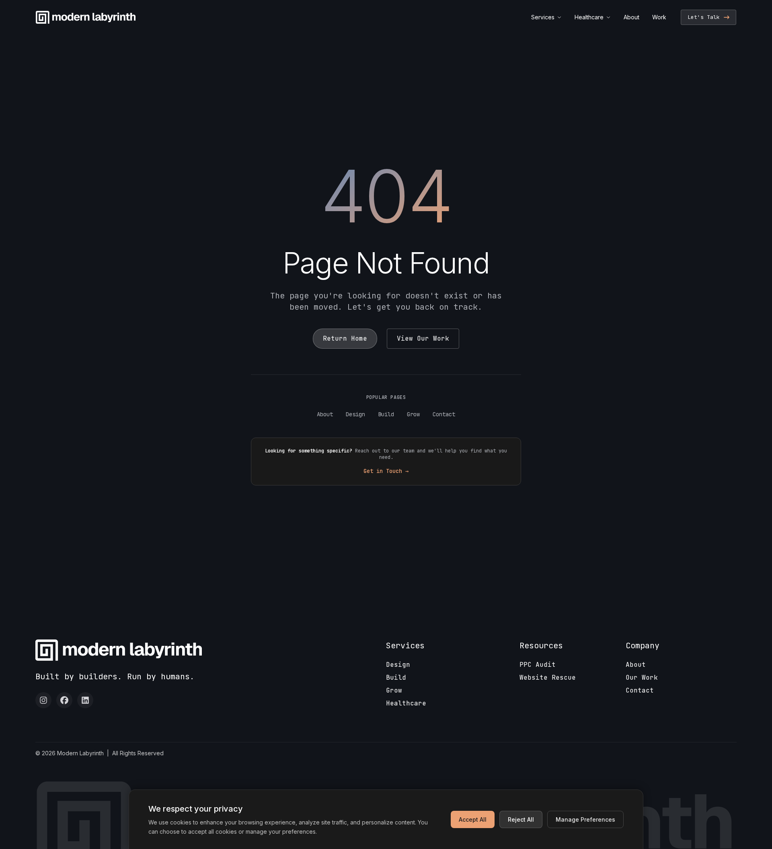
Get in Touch (386, 471)
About (631, 17)
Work (659, 17)
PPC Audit (537, 664)
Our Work (642, 677)
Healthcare (589, 17)
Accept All (473, 819)
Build (386, 414)
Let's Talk (704, 17)
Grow (413, 414)
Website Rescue (547, 677)
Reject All (521, 819)
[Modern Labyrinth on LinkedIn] (85, 700)
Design (355, 414)
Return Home (345, 338)
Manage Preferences (585, 819)
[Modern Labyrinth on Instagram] (43, 700)
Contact (444, 414)
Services (542, 17)
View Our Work (423, 338)
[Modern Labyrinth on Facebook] (64, 700)
